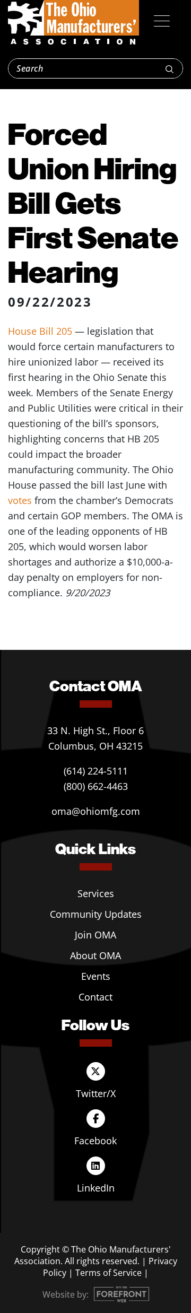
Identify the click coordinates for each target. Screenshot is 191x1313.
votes (20, 500)
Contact (95, 996)
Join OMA (95, 934)
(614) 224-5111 (96, 770)
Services (95, 893)
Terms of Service (108, 1273)
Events (95, 976)
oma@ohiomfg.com (95, 811)
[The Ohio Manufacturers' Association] (73, 22)
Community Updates (96, 914)
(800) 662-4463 (96, 786)
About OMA (95, 955)
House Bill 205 (40, 331)
